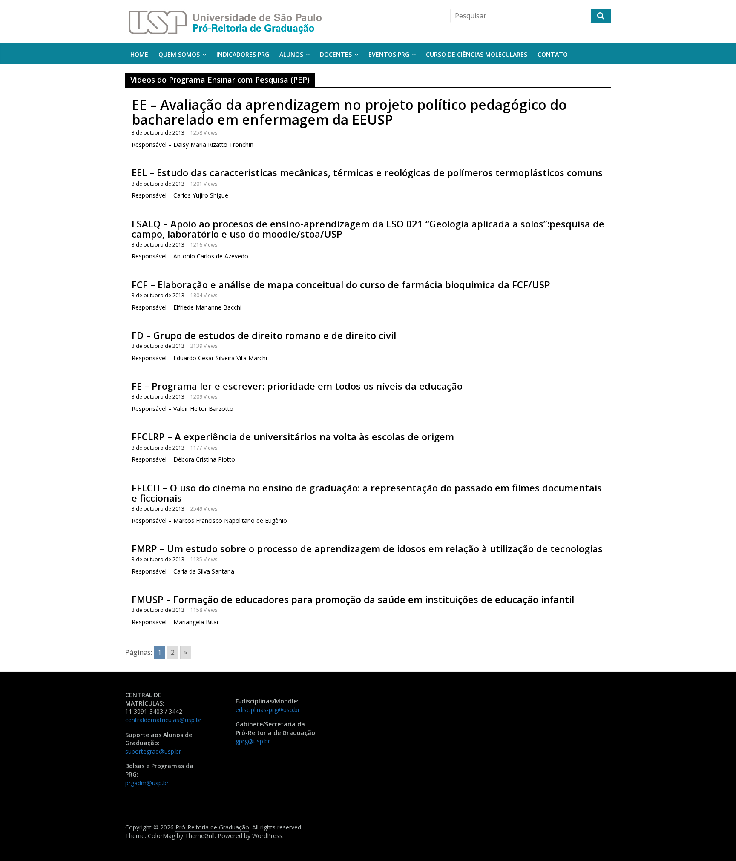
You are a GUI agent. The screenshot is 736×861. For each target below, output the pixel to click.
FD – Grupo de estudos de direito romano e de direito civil (264, 335)
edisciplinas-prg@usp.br (268, 710)
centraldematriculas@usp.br (163, 720)
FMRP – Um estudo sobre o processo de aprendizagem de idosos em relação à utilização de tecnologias (367, 548)
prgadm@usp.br (147, 783)
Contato (553, 54)
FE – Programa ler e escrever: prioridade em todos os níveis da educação (297, 385)
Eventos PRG (388, 54)
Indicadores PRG (242, 54)
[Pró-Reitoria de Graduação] (224, 13)
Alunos (291, 54)
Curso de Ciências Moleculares (476, 54)
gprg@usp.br (253, 741)
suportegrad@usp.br (153, 751)
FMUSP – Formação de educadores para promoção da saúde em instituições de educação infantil (353, 599)
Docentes (336, 54)
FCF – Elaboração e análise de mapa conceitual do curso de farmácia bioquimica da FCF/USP (341, 284)
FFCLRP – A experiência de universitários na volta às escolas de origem (293, 436)
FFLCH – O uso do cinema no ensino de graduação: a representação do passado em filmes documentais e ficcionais (367, 492)
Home (139, 54)
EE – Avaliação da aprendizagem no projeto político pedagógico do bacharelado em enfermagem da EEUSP (349, 112)
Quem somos (179, 54)
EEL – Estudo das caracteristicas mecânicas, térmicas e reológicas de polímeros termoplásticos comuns (367, 172)
